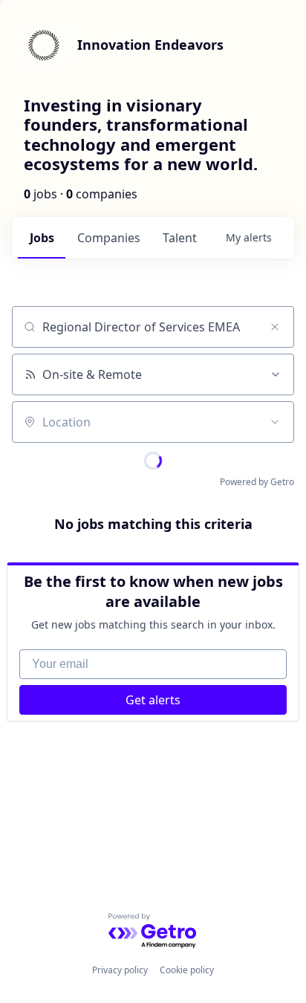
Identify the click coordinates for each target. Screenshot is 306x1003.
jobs (42, 238)
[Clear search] (274, 327)
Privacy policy (120, 970)
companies (108, 238)
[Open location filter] (274, 422)
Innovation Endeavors (150, 44)
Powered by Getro (257, 481)
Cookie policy (187, 970)
